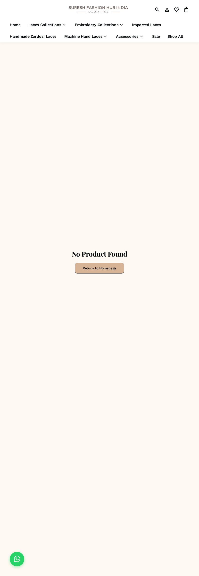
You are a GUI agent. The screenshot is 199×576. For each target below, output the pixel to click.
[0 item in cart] (186, 10)
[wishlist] (177, 10)
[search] (157, 10)
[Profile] (167, 10)
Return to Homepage (99, 268)
